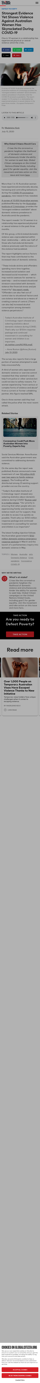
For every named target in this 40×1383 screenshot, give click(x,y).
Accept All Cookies (20, 1370)
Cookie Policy (20, 1380)
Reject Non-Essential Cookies (20, 1375)
